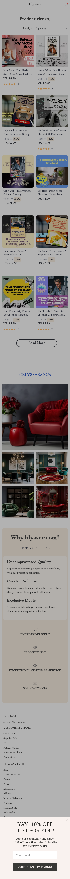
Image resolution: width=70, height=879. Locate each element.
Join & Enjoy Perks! (35, 867)
